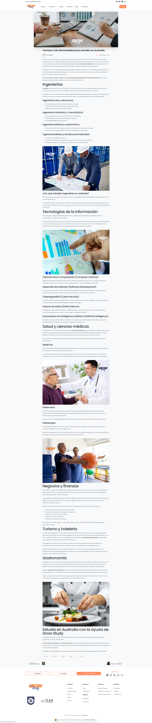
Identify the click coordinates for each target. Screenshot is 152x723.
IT (76, 656)
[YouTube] (119, 1)
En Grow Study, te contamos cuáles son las (71, 78)
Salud (82, 656)
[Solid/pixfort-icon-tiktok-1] (111, 675)
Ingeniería (70, 656)
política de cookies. (90, 720)
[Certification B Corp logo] (31, 700)
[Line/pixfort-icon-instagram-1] (118, 675)
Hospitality (62, 656)
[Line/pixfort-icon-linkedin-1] (114, 675)
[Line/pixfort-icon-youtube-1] (122, 675)
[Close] (96, 720)
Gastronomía (54, 656)
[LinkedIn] (122, 1)
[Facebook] (117, 1)
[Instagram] (125, 1)
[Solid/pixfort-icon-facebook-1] (107, 675)
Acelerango (85, 715)
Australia (45, 88)
